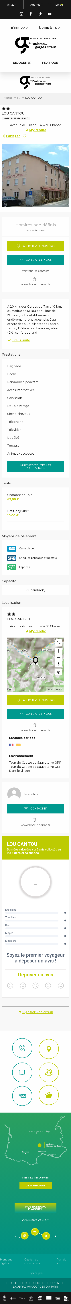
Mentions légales (6, 1261)
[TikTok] (40, 14)
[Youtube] (50, 14)
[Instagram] (21, 14)
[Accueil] (22, 1072)
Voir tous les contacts (35, 271)
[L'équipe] (49, 1072)
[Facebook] (31, 14)
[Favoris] (50, 4)
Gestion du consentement (34, 1261)
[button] (41, 4)
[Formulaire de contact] (22, 1096)
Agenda (35, 4)
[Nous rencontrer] (49, 1049)
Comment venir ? (35, 1220)
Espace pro (35, 1273)
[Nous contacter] (22, 1048)
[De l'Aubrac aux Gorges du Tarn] (35, 45)
